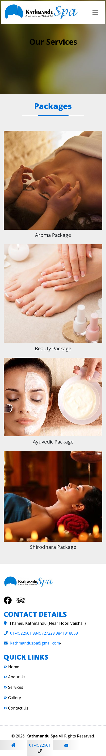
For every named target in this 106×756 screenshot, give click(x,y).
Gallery (14, 697)
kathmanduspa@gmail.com (35, 643)
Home (13, 666)
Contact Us (17, 708)
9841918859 (67, 633)
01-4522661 (21, 633)
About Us (16, 677)
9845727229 (44, 633)
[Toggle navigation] (95, 13)
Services (15, 687)
